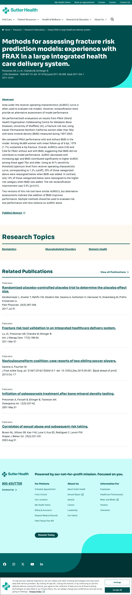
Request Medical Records (46, 515)
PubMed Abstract (12, 212)
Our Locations (41, 499)
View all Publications (113, 272)
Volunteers (105, 510)
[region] (66, 586)
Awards (71, 499)
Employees (105, 489)
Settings (117, 582)
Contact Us (125, 2)
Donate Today (46, 535)
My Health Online (62, 2)
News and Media (110, 499)
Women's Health (98, 249)
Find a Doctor (41, 494)
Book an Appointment (84, 2)
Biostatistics (9, 249)
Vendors (104, 504)
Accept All (117, 590)
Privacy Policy (37, 591)
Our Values (72, 515)
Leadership (73, 510)
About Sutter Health (76, 489)
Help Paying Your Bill (44, 520)
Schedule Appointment (45, 489)
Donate (101, 2)
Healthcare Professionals (111, 494)
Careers (112, 2)
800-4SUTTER (12, 483)
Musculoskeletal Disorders (60, 249)
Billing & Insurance (43, 510)
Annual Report (76, 494)
